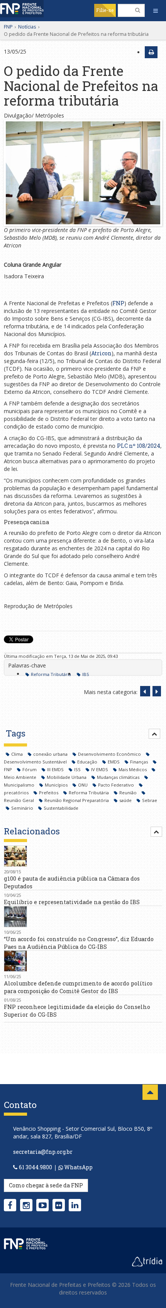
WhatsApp (78, 1167)
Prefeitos (49, 792)
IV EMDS (100, 769)
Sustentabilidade (61, 808)
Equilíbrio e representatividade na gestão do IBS (72, 902)
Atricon (101, 353)
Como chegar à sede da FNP (46, 1185)
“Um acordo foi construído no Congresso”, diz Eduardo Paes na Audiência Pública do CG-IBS (79, 942)
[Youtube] (43, 1205)
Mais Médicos (133, 769)
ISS (78, 769)
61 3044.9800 (35, 1167)
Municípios (57, 785)
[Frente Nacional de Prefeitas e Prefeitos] (22, 8)
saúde (126, 800)
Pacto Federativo (116, 785)
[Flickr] (58, 1205)
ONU (83, 785)
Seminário (22, 808)
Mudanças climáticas (119, 777)
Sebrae (149, 800)
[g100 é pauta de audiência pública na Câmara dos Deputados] (83, 856)
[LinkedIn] (74, 1205)
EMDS (114, 762)
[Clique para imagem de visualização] (83, 172)
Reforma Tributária (51, 674)
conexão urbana (51, 754)
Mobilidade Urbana (67, 777)
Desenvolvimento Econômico (110, 754)
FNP (8, 26)
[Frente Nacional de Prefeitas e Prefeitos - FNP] (25, 1243)
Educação (87, 762)
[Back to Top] (150, 1092)
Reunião (128, 792)
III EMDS (56, 769)
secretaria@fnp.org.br (43, 1151)
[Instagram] (26, 1205)
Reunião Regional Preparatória (77, 800)
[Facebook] (10, 1205)
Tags (15, 733)
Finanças (139, 762)
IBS (85, 674)
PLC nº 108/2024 (138, 445)
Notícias (27, 26)
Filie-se (105, 10)
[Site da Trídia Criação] (147, 1261)
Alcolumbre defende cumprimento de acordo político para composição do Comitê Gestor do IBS (78, 987)
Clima (17, 754)
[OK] (137, 10)
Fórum (30, 769)
